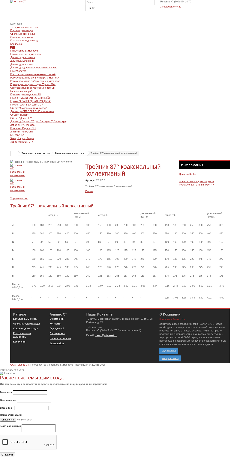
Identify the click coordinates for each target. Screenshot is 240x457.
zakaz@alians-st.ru (170, 6)
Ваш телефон (8, 400)
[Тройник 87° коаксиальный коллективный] (45, 171)
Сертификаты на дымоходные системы (32, 87)
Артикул (90, 180)
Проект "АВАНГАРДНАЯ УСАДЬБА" (30, 101)
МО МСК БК (17, 135)
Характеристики (19, 198)
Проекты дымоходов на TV (25, 94)
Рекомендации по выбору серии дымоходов (35, 81)
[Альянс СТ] (45, 11)
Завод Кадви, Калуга (22, 138)
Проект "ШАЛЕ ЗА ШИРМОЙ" (27, 104)
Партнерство (57, 333)
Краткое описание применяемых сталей (33, 74)
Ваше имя (6, 392)
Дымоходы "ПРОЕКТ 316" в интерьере (32, 111)
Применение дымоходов (24, 50)
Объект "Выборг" (19, 114)
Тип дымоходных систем (24, 27)
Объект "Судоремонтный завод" (28, 108)
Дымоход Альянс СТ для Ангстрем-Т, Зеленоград (38, 121)
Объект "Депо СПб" (21, 118)
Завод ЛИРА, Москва (22, 124)
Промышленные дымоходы (25, 54)
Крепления (16, 44)
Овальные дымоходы (22, 33)
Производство (18, 71)
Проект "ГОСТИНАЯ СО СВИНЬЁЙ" (30, 97)
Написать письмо (60, 338)
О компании (57, 318)
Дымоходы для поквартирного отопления (33, 67)
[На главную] (14, 153)
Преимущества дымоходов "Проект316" (33, 84)
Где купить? (57, 328)
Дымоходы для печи (22, 60)
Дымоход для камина (22, 57)
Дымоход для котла (21, 64)
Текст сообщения (10, 426)
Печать (89, 191)
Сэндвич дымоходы (21, 37)
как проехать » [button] (170, 358)
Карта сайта (57, 343)
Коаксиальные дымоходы (24, 40)
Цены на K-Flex (187, 174)
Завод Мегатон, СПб (22, 141)
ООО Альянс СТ (19, 364)
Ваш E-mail (6, 407)
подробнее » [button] (169, 350)
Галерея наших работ (22, 91)
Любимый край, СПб (21, 131)
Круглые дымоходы (21, 30)
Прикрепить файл (11, 415)
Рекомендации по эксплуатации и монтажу (34, 77)
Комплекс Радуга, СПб (23, 128)
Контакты (55, 323)
